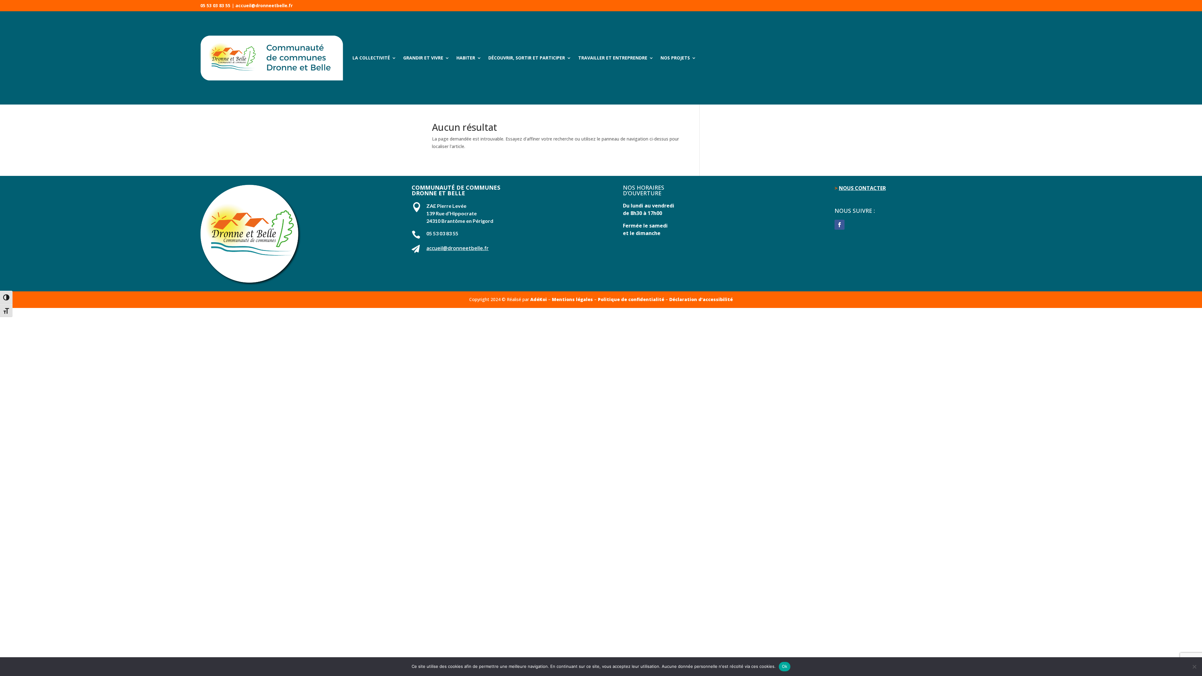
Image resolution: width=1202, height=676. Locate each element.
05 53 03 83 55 (215, 5)
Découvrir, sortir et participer (526, 58)
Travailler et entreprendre (612, 58)
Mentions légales (572, 299)
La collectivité (371, 58)
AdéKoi (538, 299)
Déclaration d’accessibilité (701, 299)
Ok (785, 666)
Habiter (465, 58)
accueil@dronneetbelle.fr (264, 5)
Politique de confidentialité (631, 299)
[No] (1194, 666)
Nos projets (675, 58)
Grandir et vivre (423, 58)
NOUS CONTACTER (862, 188)
